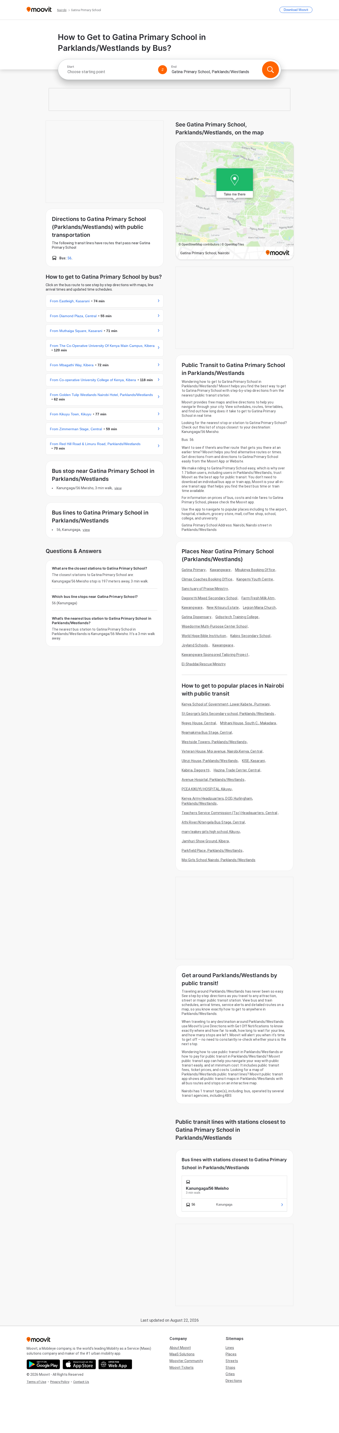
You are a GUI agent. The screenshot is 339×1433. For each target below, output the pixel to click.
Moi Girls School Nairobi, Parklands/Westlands (219, 860)
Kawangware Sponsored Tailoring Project (215, 655)
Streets (232, 1361)
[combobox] (110, 71)
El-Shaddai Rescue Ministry (204, 664)
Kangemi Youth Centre (255, 579)
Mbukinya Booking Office (255, 570)
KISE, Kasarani (253, 761)
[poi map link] (234, 201)
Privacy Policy (59, 1382)
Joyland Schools (195, 645)
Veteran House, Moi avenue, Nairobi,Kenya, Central (222, 751)
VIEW (117, 488)
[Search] (270, 69)
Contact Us (81, 1382)
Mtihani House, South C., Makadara (248, 723)
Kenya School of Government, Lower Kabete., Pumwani (226, 704)
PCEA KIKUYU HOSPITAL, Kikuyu (207, 789)
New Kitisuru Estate (223, 608)
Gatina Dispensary (196, 617)
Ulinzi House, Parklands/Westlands (210, 761)
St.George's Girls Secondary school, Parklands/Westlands (228, 714)
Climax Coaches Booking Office (207, 579)
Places (231, 1354)
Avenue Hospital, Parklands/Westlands (213, 780)
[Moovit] (39, 10)
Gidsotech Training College (237, 617)
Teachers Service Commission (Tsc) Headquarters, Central (229, 813)
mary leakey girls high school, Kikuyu (211, 832)
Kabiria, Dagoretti (195, 770)
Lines (230, 1348)
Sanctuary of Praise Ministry (205, 589)
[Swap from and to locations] (162, 69)
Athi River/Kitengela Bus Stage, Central (213, 822)
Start (70, 66)
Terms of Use (36, 1382)
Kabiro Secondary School (250, 636)
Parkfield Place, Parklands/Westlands (212, 851)
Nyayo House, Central (199, 723)
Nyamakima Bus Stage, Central (207, 732)
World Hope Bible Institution (204, 636)
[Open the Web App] (115, 1364)
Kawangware (220, 570)
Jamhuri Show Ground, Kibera (205, 841)
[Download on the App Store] (79, 1364)
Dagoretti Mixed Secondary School (209, 598)
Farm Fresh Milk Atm (257, 598)
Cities (230, 1374)
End (174, 66)
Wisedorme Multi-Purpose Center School (214, 626)
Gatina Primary (193, 570)
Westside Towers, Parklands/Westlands (214, 742)
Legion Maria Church (259, 608)
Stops (230, 1368)
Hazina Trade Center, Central (237, 770)
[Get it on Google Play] (43, 1364)
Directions (234, 1381)
